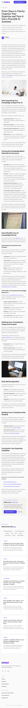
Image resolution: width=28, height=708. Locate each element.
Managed (4, 681)
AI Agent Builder (17, 427)
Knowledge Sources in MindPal (9, 286)
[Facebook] (5, 671)
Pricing (3, 679)
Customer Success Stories (8, 692)
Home (3, 7)
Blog (6, 7)
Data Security (5, 697)
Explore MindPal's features (10, 482)
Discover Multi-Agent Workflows (12, 486)
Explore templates (9, 511)
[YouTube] (3, 671)
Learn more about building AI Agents (13, 484)
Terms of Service (5, 695)
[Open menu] (2, 2)
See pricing (20, 511)
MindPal (10, 75)
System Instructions (6, 337)
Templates (4, 686)
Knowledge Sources (15, 295)
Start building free (19, 2)
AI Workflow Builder (14, 433)
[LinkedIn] (8, 671)
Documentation (5, 684)
